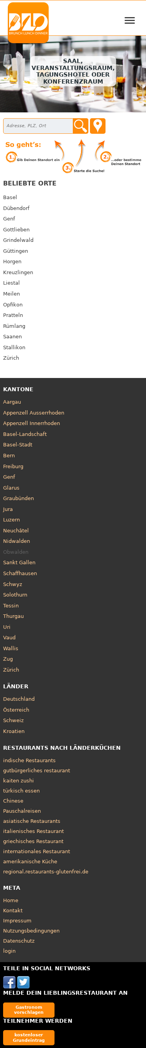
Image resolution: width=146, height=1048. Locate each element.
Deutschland (19, 699)
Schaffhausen (20, 573)
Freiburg (13, 466)
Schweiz (13, 720)
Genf (9, 219)
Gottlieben (16, 230)
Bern (9, 455)
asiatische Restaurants (31, 821)
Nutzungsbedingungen (31, 931)
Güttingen (15, 251)
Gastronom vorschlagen (29, 1010)
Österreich (16, 710)
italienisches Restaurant (33, 831)
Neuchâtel (16, 531)
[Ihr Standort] (98, 126)
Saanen (12, 336)
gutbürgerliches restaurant (36, 770)
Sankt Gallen (19, 562)
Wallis (10, 648)
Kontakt (13, 910)
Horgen (12, 261)
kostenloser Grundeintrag (29, 1037)
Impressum (17, 921)
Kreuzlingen (18, 272)
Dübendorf (16, 208)
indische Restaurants (29, 760)
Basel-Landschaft (25, 434)
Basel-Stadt (17, 445)
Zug (8, 659)
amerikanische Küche (30, 861)
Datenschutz (19, 941)
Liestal (11, 283)
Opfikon (13, 305)
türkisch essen (21, 791)
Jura (8, 509)
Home (10, 900)
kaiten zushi (18, 781)
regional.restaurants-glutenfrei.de (45, 872)
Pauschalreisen (22, 811)
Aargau (12, 402)
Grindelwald (18, 240)
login (9, 951)
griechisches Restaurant (33, 841)
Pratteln (13, 315)
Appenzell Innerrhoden (31, 423)
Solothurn (15, 595)
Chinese (13, 801)
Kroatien (14, 731)
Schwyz (12, 584)
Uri (7, 627)
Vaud (9, 637)
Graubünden (18, 498)
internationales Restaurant (36, 851)
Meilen (11, 294)
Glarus (11, 488)
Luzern (11, 520)
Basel (10, 197)
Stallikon (14, 347)
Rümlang (14, 326)
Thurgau (13, 616)
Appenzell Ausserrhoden (33, 413)
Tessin (11, 606)
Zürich (11, 358)
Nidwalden (16, 541)
